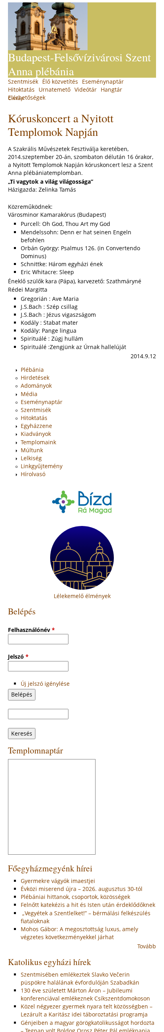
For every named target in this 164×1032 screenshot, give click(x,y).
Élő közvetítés (60, 81)
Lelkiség (31, 458)
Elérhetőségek (26, 97)
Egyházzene (36, 426)
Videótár (85, 89)
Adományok (36, 385)
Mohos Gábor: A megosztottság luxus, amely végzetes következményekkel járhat (79, 933)
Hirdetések (35, 377)
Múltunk (32, 450)
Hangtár (111, 89)
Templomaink (38, 442)
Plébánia (32, 369)
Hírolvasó (33, 474)
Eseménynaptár (103, 81)
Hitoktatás (21, 89)
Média (29, 394)
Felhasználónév (31, 630)
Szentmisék (23, 81)
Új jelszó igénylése (45, 683)
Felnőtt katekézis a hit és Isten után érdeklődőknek (88, 904)
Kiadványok (36, 434)
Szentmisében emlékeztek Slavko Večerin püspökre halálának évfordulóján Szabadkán (80, 978)
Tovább (146, 946)
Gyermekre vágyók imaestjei (58, 881)
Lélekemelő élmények (82, 596)
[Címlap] (48, 26)
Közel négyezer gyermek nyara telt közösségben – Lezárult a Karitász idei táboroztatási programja (86, 1010)
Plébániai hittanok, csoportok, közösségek (75, 897)
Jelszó (18, 656)
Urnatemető (54, 89)
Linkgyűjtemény (41, 466)
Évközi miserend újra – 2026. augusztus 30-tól (82, 889)
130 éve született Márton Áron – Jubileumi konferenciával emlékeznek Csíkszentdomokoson (85, 994)
